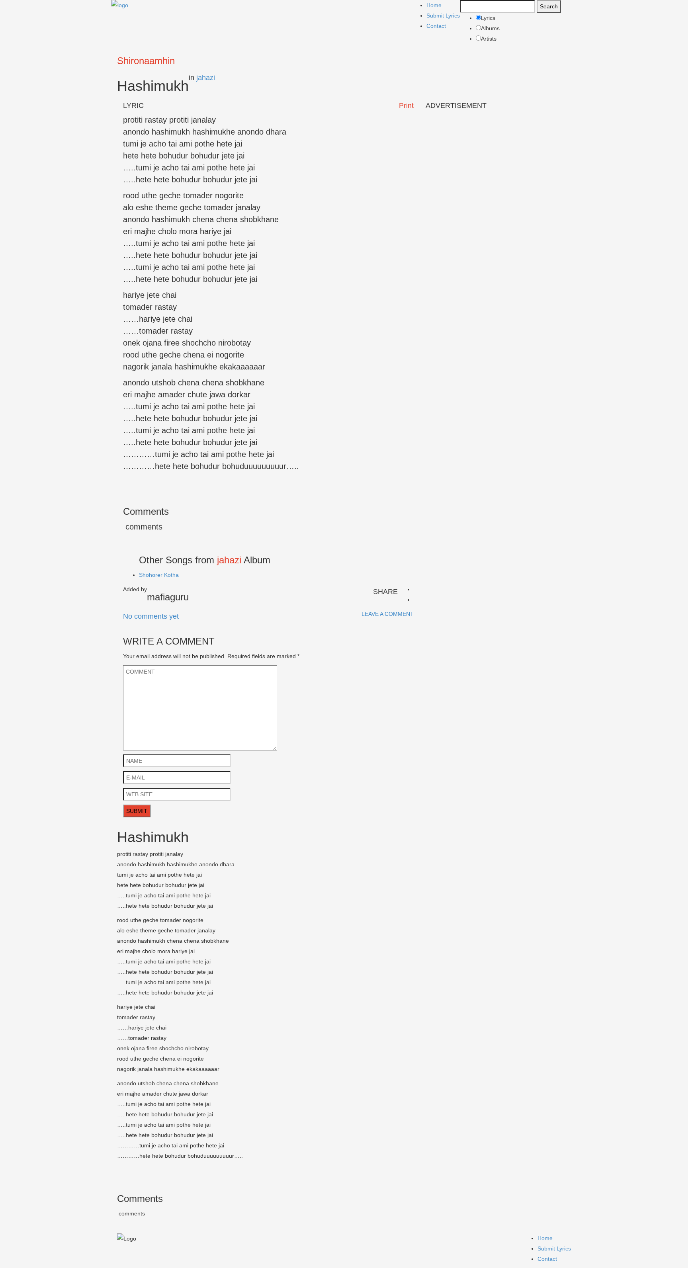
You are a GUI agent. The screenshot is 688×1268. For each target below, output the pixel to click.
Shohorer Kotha (159, 575)
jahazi (205, 78)
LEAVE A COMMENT (388, 614)
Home (434, 5)
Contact (436, 26)
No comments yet (151, 616)
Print (406, 105)
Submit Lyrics (443, 15)
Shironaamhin (146, 60)
